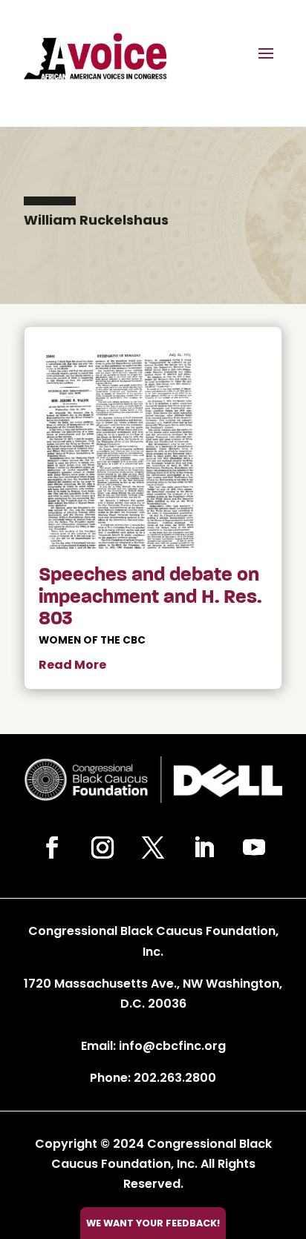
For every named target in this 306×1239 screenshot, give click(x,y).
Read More (72, 664)
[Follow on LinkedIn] (203, 847)
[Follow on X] (153, 847)
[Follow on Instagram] (102, 847)
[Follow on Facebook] (52, 847)
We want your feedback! (153, 1223)
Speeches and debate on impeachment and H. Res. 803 (150, 596)
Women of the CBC (92, 640)
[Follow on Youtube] (254, 847)
